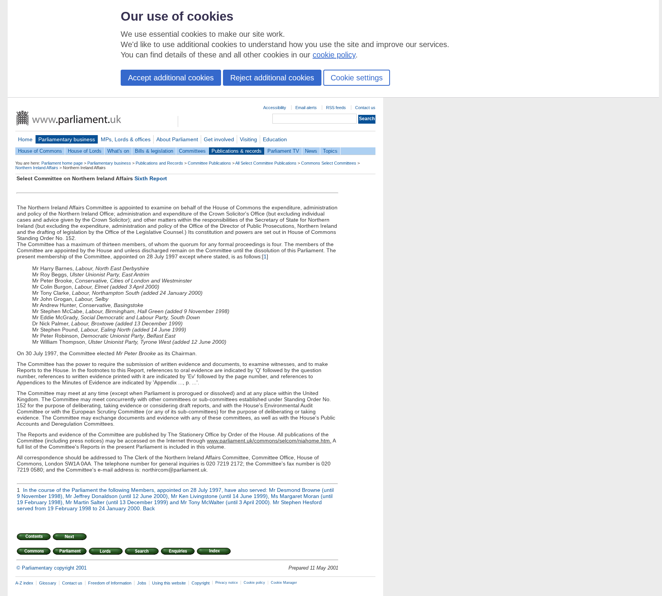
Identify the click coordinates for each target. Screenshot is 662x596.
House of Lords (85, 151)
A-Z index (24, 583)
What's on (118, 151)
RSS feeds (336, 107)
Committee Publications (209, 163)
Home (25, 139)
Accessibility (274, 107)
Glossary (47, 583)
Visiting (248, 139)
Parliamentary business (66, 139)
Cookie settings (357, 77)
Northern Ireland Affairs (36, 167)
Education (275, 139)
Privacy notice (226, 583)
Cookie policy (254, 583)
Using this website (169, 583)
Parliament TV (283, 151)
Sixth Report (150, 178)
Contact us (365, 107)
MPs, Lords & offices (126, 139)
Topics (330, 151)
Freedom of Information (109, 583)
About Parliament (177, 139)
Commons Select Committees (328, 163)
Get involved (219, 139)
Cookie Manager (284, 583)
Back (149, 508)
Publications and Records (159, 163)
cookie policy (334, 55)
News (311, 151)
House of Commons (40, 151)
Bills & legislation (154, 151)
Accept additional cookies (171, 77)
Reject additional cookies (272, 77)
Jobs (141, 583)
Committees (192, 151)
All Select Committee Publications (266, 163)
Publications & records (236, 151)
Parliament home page (62, 163)
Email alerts (306, 107)
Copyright (201, 583)
